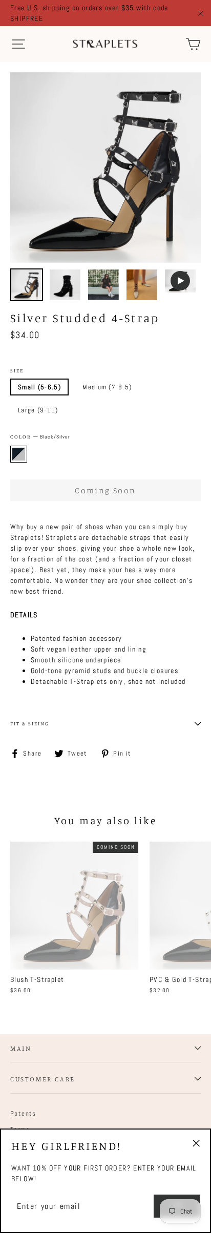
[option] (105, 167)
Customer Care (42, 1079)
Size (17, 370)
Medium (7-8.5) (107, 387)
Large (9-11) (38, 410)
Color (40, 436)
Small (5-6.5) (39, 387)
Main (20, 1048)
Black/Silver (18, 454)
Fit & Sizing (29, 723)
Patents (23, 1113)
